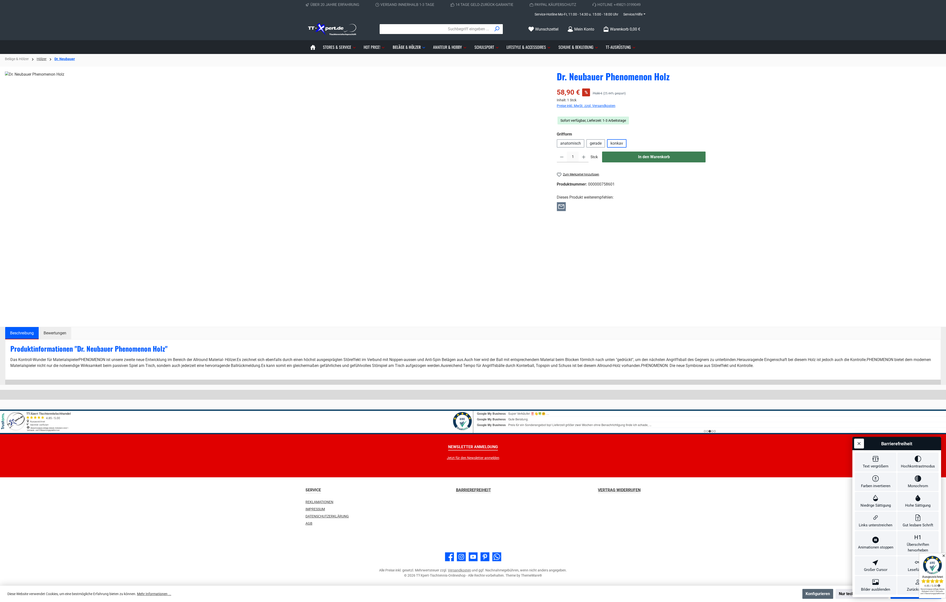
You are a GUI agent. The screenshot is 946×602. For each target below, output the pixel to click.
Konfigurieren (818, 593)
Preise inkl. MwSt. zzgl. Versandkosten (586, 106)
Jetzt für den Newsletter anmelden (473, 458)
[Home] (312, 47)
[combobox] (435, 29)
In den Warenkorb (654, 157)
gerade (596, 143)
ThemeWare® (531, 575)
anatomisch (570, 143)
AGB (308, 523)
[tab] (22, 333)
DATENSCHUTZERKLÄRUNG (327, 516)
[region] (276, 194)
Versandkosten (459, 570)
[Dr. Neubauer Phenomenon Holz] (275, 194)
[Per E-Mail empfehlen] (561, 206)
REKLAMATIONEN (319, 502)
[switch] (875, 462)
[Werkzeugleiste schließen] (859, 443)
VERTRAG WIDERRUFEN (619, 490)
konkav (616, 143)
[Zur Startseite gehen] (332, 29)
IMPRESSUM (315, 509)
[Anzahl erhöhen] (584, 157)
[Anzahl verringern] (562, 157)
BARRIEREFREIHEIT (473, 490)
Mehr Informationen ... (154, 594)
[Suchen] (497, 29)
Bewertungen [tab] (55, 333)
